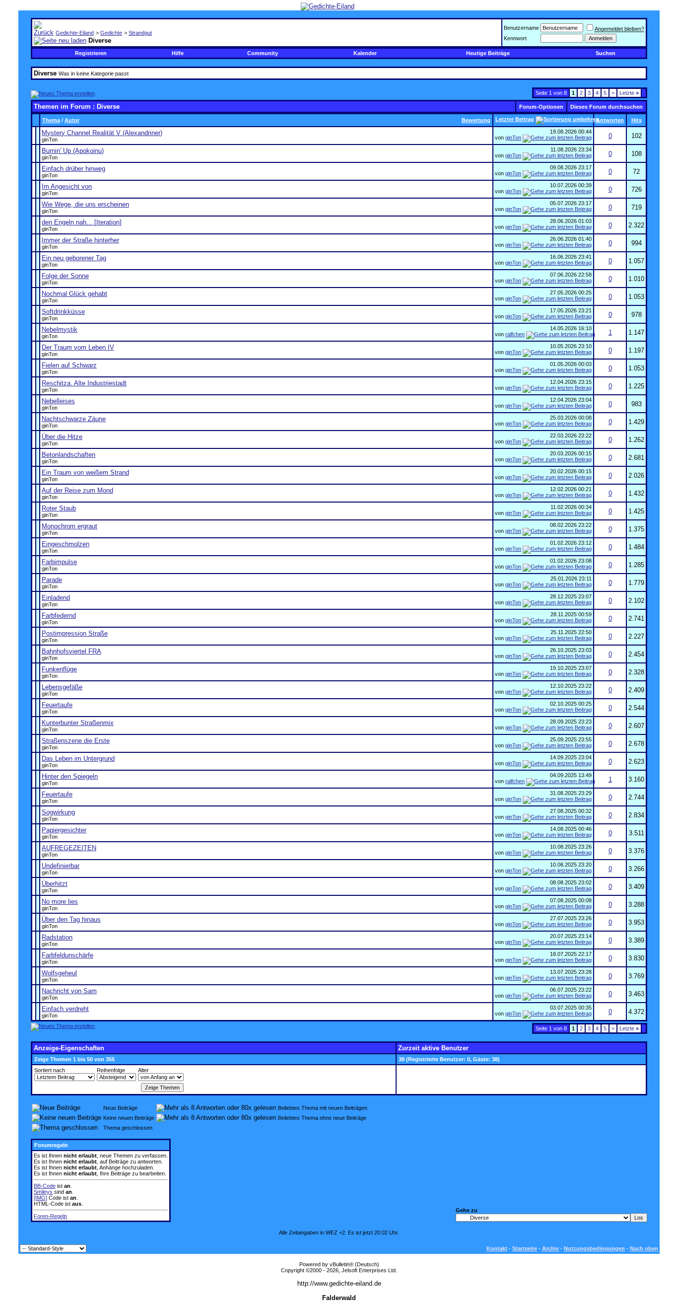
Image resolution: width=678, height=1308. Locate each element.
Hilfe (178, 53)
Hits (636, 120)
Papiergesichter (64, 830)
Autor (72, 120)
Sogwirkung (58, 812)
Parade (52, 579)
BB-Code (45, 1186)
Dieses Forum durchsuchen (606, 107)
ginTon (50, 140)
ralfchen (515, 334)
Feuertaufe (57, 705)
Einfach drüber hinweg (73, 168)
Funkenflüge (59, 669)
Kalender (365, 53)
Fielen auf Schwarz (69, 365)
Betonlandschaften (68, 454)
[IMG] (40, 1198)
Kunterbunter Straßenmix (78, 723)
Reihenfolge (111, 1070)
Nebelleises (58, 401)
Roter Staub (59, 508)
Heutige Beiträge (488, 53)
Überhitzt (55, 883)
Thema (51, 120)
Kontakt (496, 1248)
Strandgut (140, 33)
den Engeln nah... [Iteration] (82, 222)
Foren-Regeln (50, 1216)
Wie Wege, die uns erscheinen (85, 204)
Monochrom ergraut (69, 526)
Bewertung (476, 120)
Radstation (57, 937)
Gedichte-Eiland (75, 33)
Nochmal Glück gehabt (74, 293)
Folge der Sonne (65, 276)
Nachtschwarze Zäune (74, 419)
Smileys (43, 1192)
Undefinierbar (60, 866)
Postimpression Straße (75, 633)
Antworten (610, 120)
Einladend (56, 597)
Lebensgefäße (62, 687)
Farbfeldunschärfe (67, 955)
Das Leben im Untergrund (78, 758)
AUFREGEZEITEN (69, 848)
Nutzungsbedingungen (594, 1248)
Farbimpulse (59, 562)
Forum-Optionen (541, 107)
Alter (143, 1070)
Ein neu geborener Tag (74, 258)
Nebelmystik (59, 329)
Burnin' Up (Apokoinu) (73, 150)
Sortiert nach (49, 1070)
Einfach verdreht (65, 1009)
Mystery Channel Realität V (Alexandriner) (102, 133)
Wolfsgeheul (59, 973)
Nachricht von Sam (69, 991)
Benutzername (521, 28)
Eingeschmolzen (65, 544)
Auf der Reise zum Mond (77, 490)
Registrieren (91, 53)
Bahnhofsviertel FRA (71, 651)
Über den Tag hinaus (71, 919)
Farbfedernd (59, 615)
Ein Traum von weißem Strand (85, 472)
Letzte (629, 93)
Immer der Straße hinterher (80, 240)
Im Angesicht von (67, 186)
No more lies (60, 901)
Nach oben (644, 1248)
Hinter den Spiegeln (70, 776)
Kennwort (515, 38)
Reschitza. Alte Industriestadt (84, 383)
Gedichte (111, 33)
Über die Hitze (62, 436)
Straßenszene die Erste (76, 740)
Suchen (605, 53)
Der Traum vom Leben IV (78, 347)
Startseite (524, 1248)
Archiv (550, 1248)
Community (262, 53)
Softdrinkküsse (63, 311)
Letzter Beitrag (514, 119)
